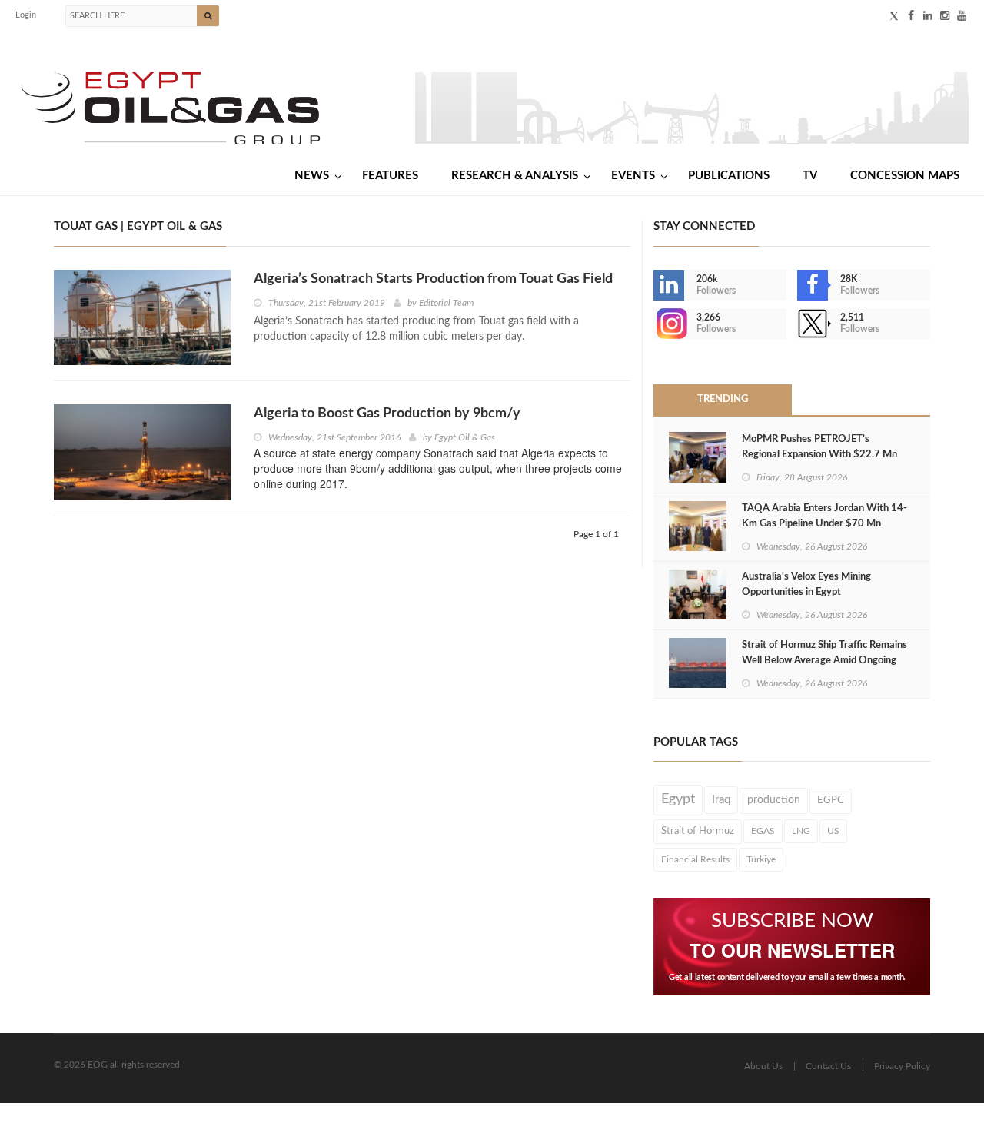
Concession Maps (904, 175)
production (773, 800)
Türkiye (761, 859)
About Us (763, 1066)
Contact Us (828, 1066)
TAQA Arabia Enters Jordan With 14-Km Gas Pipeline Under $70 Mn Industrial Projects (824, 523)
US (833, 830)
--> (655, 323)
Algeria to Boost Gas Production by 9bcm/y (387, 413)
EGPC (830, 800)
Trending (722, 399)
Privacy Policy (902, 1066)
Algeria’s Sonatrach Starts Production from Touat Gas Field (433, 279)
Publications (729, 175)
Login (25, 15)
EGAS (763, 830)
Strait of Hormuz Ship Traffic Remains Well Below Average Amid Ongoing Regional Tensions (824, 660)
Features (390, 175)
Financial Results (695, 859)
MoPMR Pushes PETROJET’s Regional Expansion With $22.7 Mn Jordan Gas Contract (819, 454)
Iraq (721, 799)
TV (810, 175)
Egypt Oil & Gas (464, 437)
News (311, 175)
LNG (801, 830)
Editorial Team (446, 302)
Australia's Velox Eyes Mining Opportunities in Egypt (806, 584)
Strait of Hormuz (697, 830)
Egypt (678, 799)
